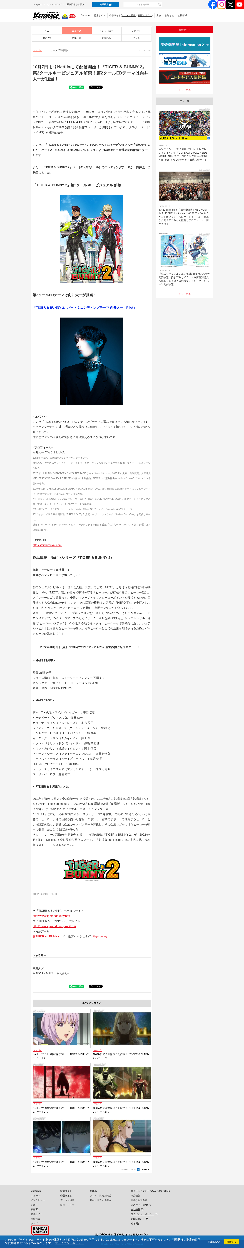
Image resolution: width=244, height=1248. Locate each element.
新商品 (93, 1191)
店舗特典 (106, 38)
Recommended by (128, 1170)
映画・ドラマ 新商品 (100, 1200)
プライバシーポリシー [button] (69, 1243)
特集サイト (100, 15)
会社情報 (182, 15)
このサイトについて (141, 1205)
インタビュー (107, 30)
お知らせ (169, 15)
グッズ (136, 38)
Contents (85, 15)
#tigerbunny (99, 936)
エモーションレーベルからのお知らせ (150, 1191)
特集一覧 (76, 38)
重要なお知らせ (139, 1200)
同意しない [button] (214, 1241)
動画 (45, 38)
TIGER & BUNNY (45, 973)
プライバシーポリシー (142, 1214)
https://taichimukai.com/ (47, 545)
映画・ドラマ (145, 15)
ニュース (76, 30)
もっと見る (184, 90)
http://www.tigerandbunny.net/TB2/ (54, 926)
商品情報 (135, 1195)
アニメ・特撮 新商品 (100, 1195)
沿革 (133, 1223)
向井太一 (64, 973)
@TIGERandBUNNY (46, 936)
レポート (136, 30)
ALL (47, 30)
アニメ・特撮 (129, 15)
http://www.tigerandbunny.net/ (51, 915)
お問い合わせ (138, 1219)
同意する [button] (231, 1241)
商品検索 (104, 4)
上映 (158, 15)
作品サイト (66, 1195)
